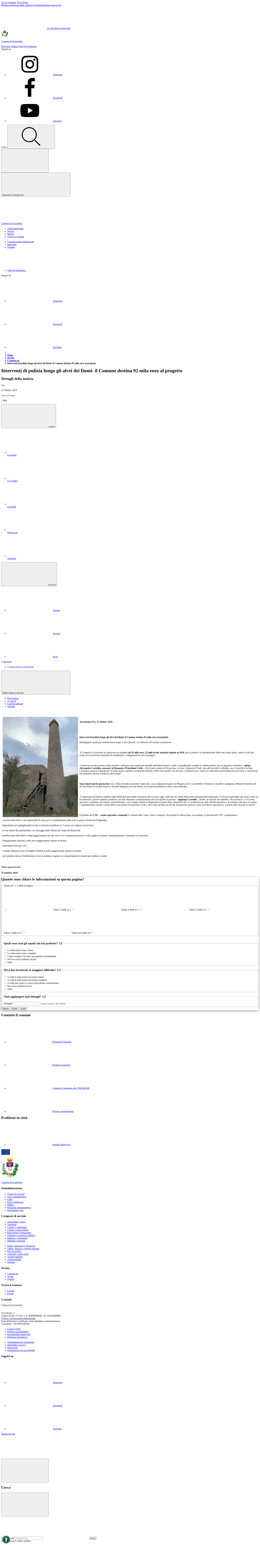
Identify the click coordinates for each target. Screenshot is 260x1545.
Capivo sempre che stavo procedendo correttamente (31, 956)
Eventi (10, 1293)
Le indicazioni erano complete (21, 953)
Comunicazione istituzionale (20, 241)
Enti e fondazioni (15, 1202)
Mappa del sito (8, 1434)
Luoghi (10, 1291)
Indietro (5, 1008)
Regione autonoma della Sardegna (17, 5)
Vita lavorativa (14, 1251)
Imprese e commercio (17, 1238)
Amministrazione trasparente (47, 5)
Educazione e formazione (19, 1232)
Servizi (10, 234)
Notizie (10, 1279)
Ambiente (12, 1224)
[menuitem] (33, 610)
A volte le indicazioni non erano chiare (25, 977)
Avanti (14, 1008)
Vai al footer (22, 2)
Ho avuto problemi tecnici (19, 986)
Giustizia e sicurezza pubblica (21, 1235)
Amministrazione (15, 228)
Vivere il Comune (15, 236)
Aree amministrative (16, 1196)
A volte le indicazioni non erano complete (27, 980)
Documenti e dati (15, 1210)
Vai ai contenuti (8, 2)
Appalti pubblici (15, 1256)
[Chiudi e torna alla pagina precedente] (25, 1470)
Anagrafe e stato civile (17, 1254)
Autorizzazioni (14, 1259)
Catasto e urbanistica (17, 1227)
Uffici (10, 1199)
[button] (6, 1539)
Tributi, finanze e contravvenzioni (23, 1248)
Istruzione (12, 244)
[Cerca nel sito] (31, 137)
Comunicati (12, 1273)
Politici (10, 1205)
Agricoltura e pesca (16, 1222)
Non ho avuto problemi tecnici (21, 959)
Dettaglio (8, 1003)
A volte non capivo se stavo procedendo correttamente (33, 983)
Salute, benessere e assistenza (21, 1246)
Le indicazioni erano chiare (20, 950)
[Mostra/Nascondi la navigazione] (25, 161)
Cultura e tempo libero (17, 1230)
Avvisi (10, 1276)
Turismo (11, 247)
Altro (9, 962)
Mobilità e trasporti (16, 1241)
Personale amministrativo (19, 1207)
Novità (10, 231)
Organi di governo (16, 1194)
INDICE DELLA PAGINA (13, 693)
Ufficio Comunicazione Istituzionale (18, 1318)
